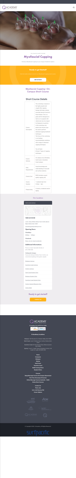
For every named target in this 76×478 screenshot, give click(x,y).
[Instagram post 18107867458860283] (38, 309)
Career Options (38, 392)
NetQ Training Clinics (38, 367)
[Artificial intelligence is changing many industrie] (68, 309)
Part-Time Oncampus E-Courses (38, 378)
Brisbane (38, 359)
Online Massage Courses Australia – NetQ (38, 380)
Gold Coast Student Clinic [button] (31, 272)
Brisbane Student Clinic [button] (31, 276)
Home (38, 355)
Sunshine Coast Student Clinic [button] (33, 280)
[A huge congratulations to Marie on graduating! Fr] (7, 309)
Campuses (38, 357)
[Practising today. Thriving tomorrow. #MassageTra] (53, 309)
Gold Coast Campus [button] (30, 203)
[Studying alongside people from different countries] (22, 309)
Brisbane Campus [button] (29, 261)
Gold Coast (38, 363)
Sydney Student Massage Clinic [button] (33, 284)
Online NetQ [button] (28, 288)
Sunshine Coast (38, 365)
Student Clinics (38, 370)
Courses (38, 373)
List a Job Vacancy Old (38, 390)
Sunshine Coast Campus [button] (31, 265)
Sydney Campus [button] (29, 269)
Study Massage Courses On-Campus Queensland (38, 375)
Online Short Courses (38, 382)
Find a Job (38, 388)
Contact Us (38, 385)
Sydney (38, 361)
